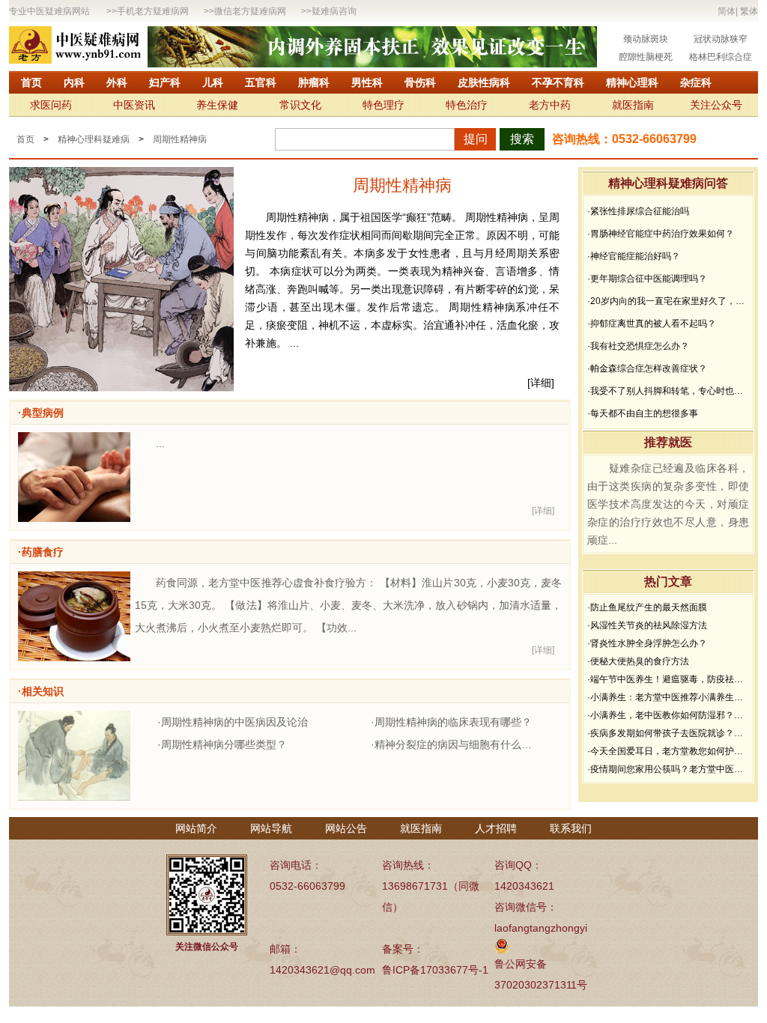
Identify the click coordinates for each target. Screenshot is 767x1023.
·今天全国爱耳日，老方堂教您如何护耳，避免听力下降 (668, 751)
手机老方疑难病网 (153, 11)
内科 (74, 82)
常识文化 (300, 105)
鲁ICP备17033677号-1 (435, 970)
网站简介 (196, 828)
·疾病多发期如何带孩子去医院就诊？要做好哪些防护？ (668, 733)
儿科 (212, 82)
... (160, 443)
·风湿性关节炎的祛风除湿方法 (647, 625)
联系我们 (571, 828)
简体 (727, 11)
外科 (116, 82)
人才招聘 (496, 828)
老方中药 (550, 105)
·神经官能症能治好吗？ (633, 256)
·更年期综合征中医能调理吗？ (647, 278)
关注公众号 (716, 105)
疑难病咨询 (334, 11)
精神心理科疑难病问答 (668, 183)
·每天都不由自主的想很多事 (642, 413)
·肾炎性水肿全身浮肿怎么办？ (647, 643)
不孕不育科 (558, 82)
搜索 (522, 139)
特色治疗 (467, 105)
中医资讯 (134, 105)
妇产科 (165, 82)
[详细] (540, 383)
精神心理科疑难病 (94, 139)
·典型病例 (41, 413)
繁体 (749, 11)
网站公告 (346, 828)
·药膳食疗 (41, 552)
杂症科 (696, 82)
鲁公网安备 (520, 964)
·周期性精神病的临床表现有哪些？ (451, 722)
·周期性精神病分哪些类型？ (222, 744)
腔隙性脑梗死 (646, 57)
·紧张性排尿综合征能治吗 (638, 211)
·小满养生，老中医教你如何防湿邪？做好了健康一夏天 (668, 715)
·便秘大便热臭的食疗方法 (638, 661)
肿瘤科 (314, 82)
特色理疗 (383, 105)
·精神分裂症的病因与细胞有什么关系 (455, 744)
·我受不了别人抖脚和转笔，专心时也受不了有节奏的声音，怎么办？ (668, 391)
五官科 (260, 82)
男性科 (367, 82)
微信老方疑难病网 (250, 11)
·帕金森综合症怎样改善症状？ (647, 368)
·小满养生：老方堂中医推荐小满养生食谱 (668, 697)
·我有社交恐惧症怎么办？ (638, 346)
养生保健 (217, 105)
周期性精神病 (180, 139)
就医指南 (633, 105)
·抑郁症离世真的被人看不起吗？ (651, 323)
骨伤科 (420, 82)
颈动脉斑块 (645, 39)
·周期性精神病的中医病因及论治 (232, 722)
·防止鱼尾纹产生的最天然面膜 (647, 607)
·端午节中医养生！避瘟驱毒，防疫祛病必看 (668, 679)
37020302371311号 (540, 985)
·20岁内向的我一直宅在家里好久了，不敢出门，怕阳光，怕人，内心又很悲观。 (668, 301)
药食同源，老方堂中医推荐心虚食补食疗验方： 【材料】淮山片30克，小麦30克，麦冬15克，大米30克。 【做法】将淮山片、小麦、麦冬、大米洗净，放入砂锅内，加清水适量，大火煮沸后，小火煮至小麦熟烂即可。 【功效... (348, 605)
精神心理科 (632, 82)
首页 (31, 82)
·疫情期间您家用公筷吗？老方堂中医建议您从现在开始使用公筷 (668, 769)
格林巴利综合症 (720, 57)
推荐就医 (668, 442)
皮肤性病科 (484, 82)
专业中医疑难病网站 (49, 11)
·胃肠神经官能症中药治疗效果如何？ (660, 233)
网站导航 (271, 828)
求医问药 (51, 105)
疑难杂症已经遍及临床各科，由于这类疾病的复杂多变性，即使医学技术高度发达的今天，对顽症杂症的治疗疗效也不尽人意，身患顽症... (668, 504)
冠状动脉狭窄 (721, 39)
